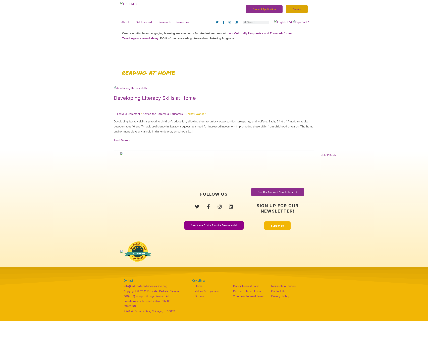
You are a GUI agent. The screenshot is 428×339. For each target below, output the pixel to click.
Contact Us (278, 291)
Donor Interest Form (246, 286)
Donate (199, 296)
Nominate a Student (283, 286)
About (125, 22)
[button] (126, 22)
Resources (182, 22)
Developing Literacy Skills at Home (155, 98)
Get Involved (144, 22)
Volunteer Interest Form (248, 296)
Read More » (122, 140)
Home (198, 286)
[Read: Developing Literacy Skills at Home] (130, 88)
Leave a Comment (128, 114)
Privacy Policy (280, 296)
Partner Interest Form (247, 291)
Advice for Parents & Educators (163, 114)
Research (164, 22)
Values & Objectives (207, 291)
